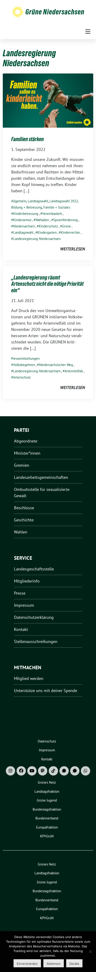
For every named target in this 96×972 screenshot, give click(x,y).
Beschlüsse (24, 507)
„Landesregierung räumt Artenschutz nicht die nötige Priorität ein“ (47, 283)
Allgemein (18, 201)
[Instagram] (10, 771)
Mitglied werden (28, 678)
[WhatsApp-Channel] (85, 771)
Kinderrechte (70, 232)
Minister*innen (27, 453)
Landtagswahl (38, 201)
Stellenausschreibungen (35, 641)
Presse (19, 593)
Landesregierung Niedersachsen (37, 238)
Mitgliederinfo (27, 581)
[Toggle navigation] (87, 31)
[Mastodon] (42, 771)
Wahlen (20, 532)
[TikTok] (53, 771)
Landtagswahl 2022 (63, 201)
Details (74, 963)
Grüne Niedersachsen (54, 12)
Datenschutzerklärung (34, 617)
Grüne (66, 226)
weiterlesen (72, 249)
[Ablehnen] (90, 951)
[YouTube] (32, 771)
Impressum (24, 605)
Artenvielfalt (74, 371)
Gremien (21, 465)
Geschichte (24, 520)
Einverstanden (27, 963)
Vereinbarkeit (52, 213)
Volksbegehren (24, 365)
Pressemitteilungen (25, 358)
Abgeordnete (25, 441)
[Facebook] (21, 771)
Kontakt (21, 629)
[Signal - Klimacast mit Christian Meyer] (64, 771)
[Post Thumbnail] (48, 100)
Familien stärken (27, 139)
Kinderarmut (22, 220)
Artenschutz (22, 377)
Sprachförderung (65, 220)
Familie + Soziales (56, 207)
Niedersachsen (24, 226)
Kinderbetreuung (25, 213)
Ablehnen (54, 963)
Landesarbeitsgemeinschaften (41, 477)
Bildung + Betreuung (26, 207)
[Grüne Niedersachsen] (18, 11)
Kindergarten (47, 232)
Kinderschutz (48, 226)
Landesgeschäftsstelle (34, 569)
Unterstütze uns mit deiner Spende (45, 690)
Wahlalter (42, 220)
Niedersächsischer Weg (56, 365)
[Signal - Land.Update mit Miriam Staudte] (74, 771)
